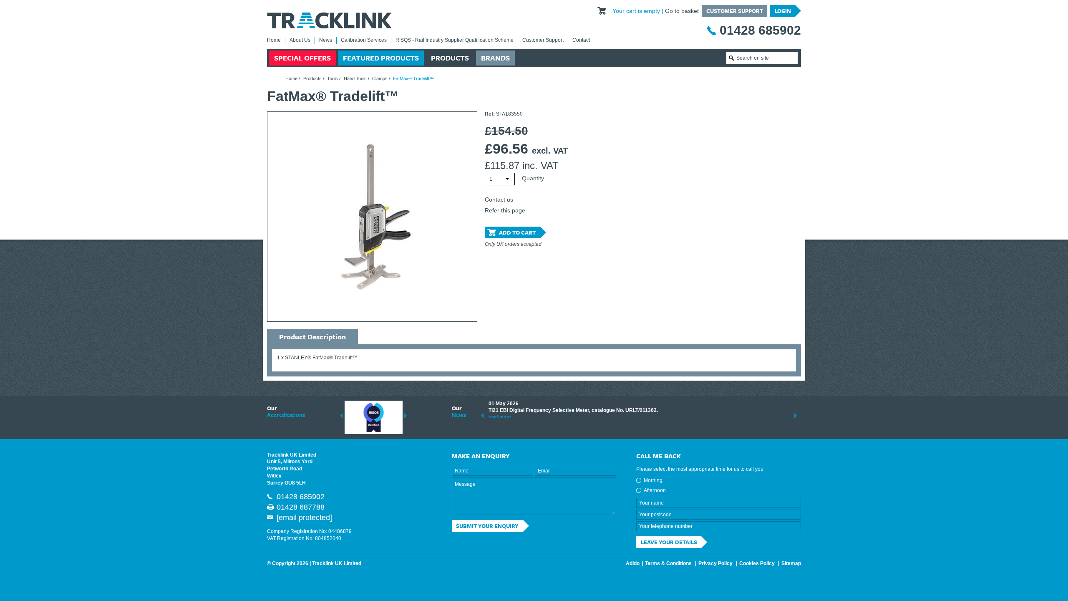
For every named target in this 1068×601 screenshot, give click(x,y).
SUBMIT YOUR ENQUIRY (487, 526)
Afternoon (655, 490)
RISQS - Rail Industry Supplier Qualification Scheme (454, 40)
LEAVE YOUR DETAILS (669, 542)
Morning (653, 480)
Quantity (533, 178)
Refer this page (505, 210)
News (325, 40)
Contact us (499, 199)
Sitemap (791, 563)
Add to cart (517, 232)
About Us (300, 40)
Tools (332, 78)
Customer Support (734, 11)
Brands (495, 58)
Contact (581, 40)
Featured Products (381, 58)
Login (783, 11)
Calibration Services (364, 40)
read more (500, 416)
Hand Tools (355, 78)
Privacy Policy (715, 563)
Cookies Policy (757, 563)
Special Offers (302, 58)
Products (450, 58)
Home (274, 40)
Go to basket (682, 11)
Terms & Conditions (668, 563)
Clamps (380, 78)
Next (405, 415)
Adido (633, 563)
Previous (341, 415)
